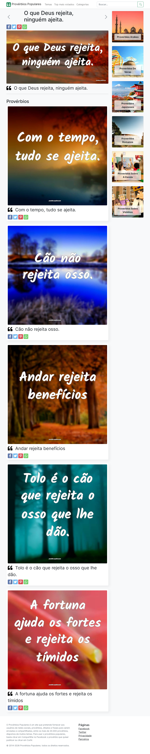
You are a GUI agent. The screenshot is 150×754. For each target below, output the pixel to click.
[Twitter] (14, 27)
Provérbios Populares (26, 4)
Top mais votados (64, 4)
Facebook (84, 728)
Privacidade (85, 735)
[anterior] (8, 17)
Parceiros (84, 739)
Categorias (82, 4)
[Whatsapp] (24, 27)
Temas (48, 4)
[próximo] (106, 17)
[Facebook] (8, 27)
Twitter (82, 732)
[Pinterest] (19, 27)
